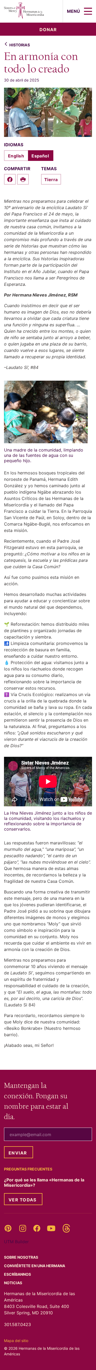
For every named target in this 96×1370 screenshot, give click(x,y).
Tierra (51, 179)
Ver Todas (23, 1199)
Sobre (21, 1257)
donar (48, 29)
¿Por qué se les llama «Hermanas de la (44, 1182)
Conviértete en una (35, 1265)
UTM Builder (16, 1241)
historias (19, 45)
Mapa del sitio (16, 1340)
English (16, 155)
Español (40, 155)
